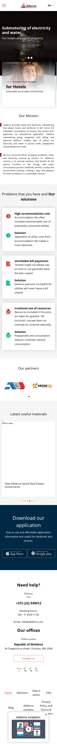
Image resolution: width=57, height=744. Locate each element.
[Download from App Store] (14, 553)
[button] (26, 58)
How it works (36, 693)
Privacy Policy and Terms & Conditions (46, 707)
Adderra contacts (28, 707)
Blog (11, 707)
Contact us (28, 658)
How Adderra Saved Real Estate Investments (24, 485)
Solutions (22, 693)
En (49, 5)
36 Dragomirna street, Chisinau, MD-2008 (28, 648)
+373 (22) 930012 (28, 603)
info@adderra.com (32, 621)
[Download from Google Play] (41, 553)
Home (8, 693)
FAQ (48, 693)
